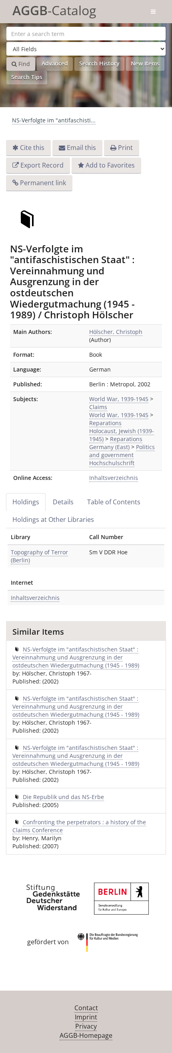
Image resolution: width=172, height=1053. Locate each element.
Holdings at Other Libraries (53, 519)
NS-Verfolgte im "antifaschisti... (54, 120)
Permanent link (43, 182)
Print (125, 147)
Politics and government (122, 451)
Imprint (86, 1017)
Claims (98, 407)
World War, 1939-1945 (118, 399)
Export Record (42, 165)
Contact (86, 1007)
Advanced (55, 63)
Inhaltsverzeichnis (113, 478)
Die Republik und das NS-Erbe (63, 797)
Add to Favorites (110, 165)
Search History (99, 63)
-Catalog (54, 9)
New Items (145, 63)
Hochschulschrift (111, 463)
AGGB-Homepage (86, 1035)
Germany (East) (109, 447)
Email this (81, 147)
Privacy (86, 1026)
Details (63, 502)
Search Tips (26, 77)
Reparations (105, 423)
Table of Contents (113, 502)
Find (23, 64)
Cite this (32, 147)
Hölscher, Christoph (115, 332)
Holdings (25, 502)
